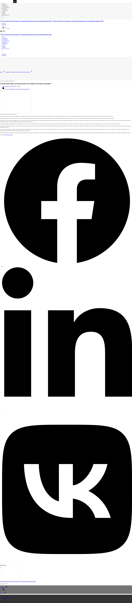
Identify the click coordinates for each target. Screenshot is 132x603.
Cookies (3, 598)
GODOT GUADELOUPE (8, 134)
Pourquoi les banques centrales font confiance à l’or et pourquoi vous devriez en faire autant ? (18, 581)
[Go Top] (1, 602)
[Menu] (2, 32)
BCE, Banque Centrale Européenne (22, 89)
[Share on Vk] (67, 563)
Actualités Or (12, 89)
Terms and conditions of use (7, 597)
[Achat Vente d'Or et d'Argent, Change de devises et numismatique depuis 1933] (51, 21)
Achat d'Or (7, 89)
